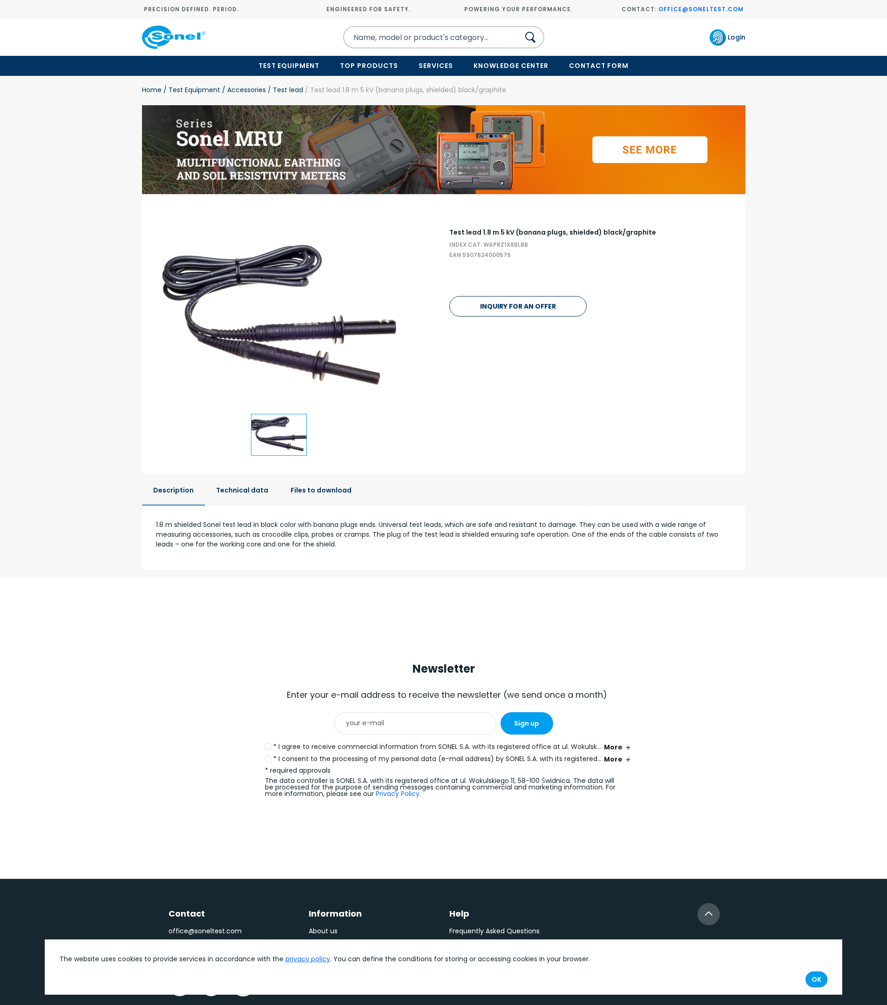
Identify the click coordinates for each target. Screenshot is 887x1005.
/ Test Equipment (191, 89)
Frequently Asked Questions (494, 931)
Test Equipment (289, 65)
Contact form (599, 65)
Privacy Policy (398, 793)
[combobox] (423, 37)
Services (436, 65)
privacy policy (307, 959)
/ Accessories (243, 89)
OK (816, 979)
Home (152, 89)
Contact (187, 913)
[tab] (173, 491)
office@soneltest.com (701, 9)
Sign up (526, 723)
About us (323, 931)
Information (335, 913)
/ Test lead (284, 89)
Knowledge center (511, 65)
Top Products (369, 65)
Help (459, 913)
